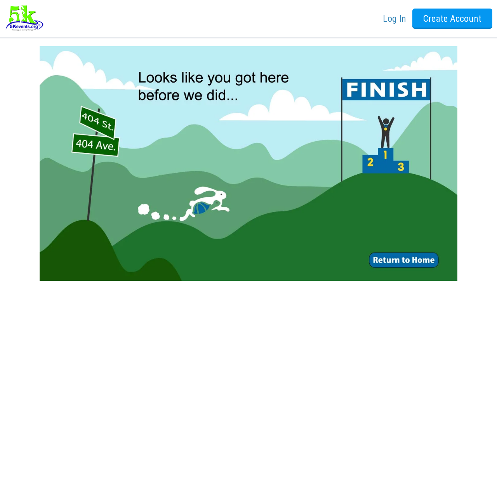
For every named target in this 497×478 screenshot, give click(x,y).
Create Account (452, 18)
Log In (394, 18)
